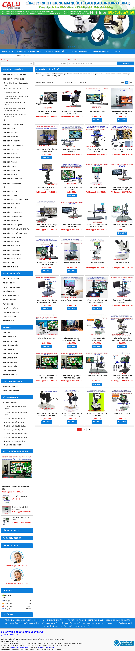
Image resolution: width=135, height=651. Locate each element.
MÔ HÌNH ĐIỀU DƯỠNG (14, 445)
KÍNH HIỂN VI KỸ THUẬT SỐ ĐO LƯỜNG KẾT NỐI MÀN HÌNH (122, 189)
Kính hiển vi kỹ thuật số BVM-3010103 (47, 150)
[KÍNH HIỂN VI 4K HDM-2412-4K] (122, 136)
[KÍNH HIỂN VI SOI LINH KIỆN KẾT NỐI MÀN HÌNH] (47, 212)
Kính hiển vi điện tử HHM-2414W (47, 113)
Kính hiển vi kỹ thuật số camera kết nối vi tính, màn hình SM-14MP (47, 302)
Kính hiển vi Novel (10, 128)
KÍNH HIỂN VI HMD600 (19, 496)
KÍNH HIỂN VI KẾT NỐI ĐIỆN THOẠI (15, 233)
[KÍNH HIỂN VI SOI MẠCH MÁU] (72, 287)
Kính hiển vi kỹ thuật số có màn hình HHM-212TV (97, 301)
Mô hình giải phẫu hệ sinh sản (16, 430)
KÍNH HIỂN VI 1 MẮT (10, 191)
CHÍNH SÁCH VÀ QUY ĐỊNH (25, 620)
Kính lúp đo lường (10, 354)
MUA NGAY (97, 120)
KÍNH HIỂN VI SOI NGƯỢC (12, 254)
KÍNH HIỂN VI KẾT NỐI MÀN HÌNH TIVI (16, 229)
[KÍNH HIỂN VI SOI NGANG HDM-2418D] (72, 136)
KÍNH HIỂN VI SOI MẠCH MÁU (71, 300)
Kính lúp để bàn (9, 337)
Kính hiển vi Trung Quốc (13, 145)
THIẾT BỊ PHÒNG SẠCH (11, 391)
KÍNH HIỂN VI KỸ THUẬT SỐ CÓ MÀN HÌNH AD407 (122, 377)
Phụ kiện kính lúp (10, 375)
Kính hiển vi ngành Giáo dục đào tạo (16, 84)
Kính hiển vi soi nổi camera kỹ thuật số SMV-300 (122, 340)
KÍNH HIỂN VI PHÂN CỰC (11, 250)
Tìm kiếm (125, 63)
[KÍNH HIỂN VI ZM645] (122, 250)
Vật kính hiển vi (9, 291)
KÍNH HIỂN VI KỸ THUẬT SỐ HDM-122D (47, 188)
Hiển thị (69, 82)
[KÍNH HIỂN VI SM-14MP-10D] (97, 363)
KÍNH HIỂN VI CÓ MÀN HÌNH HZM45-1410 (72, 113)
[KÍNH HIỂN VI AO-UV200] (97, 98)
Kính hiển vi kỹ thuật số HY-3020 (122, 226)
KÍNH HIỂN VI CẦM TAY (11, 241)
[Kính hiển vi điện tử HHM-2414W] (47, 98)
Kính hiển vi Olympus (11, 141)
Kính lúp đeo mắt (10, 366)
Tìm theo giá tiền (6, 60)
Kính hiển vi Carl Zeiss (12, 149)
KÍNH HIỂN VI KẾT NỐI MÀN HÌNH (14, 75)
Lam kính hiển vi (9, 316)
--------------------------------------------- (18, 120)
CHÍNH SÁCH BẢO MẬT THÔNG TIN (49, 620)
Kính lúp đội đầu (9, 370)
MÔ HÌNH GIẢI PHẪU (10, 402)
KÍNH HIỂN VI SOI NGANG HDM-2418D (72, 150)
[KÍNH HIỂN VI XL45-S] (97, 250)
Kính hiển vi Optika (10, 137)
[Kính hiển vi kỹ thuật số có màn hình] (97, 401)
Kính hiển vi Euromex (11, 158)
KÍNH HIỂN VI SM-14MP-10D (97, 376)
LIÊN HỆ (89, 626)
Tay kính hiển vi (9, 304)
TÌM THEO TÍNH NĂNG (79, 51)
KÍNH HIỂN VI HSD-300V (46, 338)
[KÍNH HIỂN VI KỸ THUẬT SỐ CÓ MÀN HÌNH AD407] (122, 363)
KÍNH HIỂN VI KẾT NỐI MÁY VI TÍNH (15, 199)
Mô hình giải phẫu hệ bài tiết (15, 422)
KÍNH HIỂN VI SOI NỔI (10, 208)
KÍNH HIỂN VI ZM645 (122, 262)
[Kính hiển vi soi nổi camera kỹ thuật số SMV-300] (122, 325)
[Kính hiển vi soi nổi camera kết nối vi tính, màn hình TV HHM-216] (72, 325)
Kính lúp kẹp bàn (10, 341)
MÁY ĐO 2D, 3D (8, 263)
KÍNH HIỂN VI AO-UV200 (96, 111)
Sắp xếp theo (40, 82)
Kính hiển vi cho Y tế (13, 93)
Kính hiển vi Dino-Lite (11, 170)
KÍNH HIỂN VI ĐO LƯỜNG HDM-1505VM (72, 226)
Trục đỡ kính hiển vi (11, 312)
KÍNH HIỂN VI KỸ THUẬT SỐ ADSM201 (72, 188)
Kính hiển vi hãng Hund (12, 183)
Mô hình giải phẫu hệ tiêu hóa (16, 426)
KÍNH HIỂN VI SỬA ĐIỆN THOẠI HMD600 (96, 339)
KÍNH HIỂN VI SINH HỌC (11, 204)
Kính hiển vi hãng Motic (12, 179)
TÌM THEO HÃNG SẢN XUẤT (55, 51)
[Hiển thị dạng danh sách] (131, 82)
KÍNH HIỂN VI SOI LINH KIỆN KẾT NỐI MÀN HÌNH (47, 226)
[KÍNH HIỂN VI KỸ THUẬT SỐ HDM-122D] (47, 174)
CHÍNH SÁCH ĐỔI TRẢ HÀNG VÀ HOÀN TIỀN (20, 623)
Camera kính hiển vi (11, 279)
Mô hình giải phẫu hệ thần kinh (16, 433)
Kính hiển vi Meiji (9, 166)
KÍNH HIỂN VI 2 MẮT (10, 195)
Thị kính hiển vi (9, 283)
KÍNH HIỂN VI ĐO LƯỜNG (12, 237)
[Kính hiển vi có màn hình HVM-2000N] (6, 514)
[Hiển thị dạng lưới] (126, 82)
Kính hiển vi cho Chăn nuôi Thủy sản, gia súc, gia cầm (16, 97)
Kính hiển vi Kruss (10, 132)
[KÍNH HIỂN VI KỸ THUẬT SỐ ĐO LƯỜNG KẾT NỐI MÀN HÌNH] (122, 174)
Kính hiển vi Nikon (10, 174)
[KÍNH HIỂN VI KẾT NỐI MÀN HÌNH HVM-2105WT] (47, 250)
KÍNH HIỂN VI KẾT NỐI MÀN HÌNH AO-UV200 (122, 113)
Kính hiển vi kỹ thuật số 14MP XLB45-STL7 (97, 226)
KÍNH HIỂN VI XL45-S (97, 262)
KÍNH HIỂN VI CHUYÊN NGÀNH (28, 51)
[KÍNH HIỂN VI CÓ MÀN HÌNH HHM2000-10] (122, 287)
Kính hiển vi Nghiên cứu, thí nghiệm (18, 89)
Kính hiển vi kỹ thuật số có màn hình (97, 415)
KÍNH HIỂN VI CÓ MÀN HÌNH (12, 216)
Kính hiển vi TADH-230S (97, 187)
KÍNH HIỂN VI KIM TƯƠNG (12, 258)
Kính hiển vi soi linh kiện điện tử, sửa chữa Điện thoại (16, 109)
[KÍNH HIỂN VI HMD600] (6, 503)
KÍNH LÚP (117, 51)
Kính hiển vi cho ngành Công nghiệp (15, 103)
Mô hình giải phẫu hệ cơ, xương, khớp (16, 408)
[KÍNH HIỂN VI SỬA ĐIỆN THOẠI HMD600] (97, 325)
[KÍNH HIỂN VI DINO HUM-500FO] (6, 524)
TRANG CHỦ (6, 51)
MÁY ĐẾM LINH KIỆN (10, 386)
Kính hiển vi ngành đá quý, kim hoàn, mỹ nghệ (15, 115)
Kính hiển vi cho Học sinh (13, 124)
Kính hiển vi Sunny (10, 153)
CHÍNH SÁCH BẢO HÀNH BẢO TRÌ (118, 620)
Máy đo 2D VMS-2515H (71, 262)
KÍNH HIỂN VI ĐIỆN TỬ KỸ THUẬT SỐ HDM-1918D (72, 377)
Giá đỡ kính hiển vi (10, 308)
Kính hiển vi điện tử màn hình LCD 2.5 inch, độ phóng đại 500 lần (72, 416)
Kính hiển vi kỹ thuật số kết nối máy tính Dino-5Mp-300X (47, 416)
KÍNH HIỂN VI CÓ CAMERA (12, 212)
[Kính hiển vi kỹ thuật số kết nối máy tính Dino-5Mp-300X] (47, 401)
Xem (122, 82)
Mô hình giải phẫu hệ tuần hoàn (16, 437)
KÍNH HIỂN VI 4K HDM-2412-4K (122, 150)
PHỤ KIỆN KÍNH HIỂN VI (101, 51)
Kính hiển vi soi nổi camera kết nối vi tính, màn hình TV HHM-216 (71, 340)
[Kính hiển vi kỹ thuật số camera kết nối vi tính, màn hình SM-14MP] (47, 287)
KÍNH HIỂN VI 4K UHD (10, 267)
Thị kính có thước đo (11, 287)
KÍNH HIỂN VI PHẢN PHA (11, 246)
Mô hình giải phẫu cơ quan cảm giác (16, 413)
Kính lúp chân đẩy (10, 345)
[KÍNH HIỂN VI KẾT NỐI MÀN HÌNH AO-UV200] (122, 98)
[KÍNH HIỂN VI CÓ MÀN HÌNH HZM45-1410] (72, 98)
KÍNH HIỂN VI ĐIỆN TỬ (11, 220)
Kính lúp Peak (8, 349)
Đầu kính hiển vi (9, 300)
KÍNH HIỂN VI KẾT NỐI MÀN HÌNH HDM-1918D (16, 488)
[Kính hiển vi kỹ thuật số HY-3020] (122, 212)
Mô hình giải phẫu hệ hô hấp (15, 418)
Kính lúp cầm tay (10, 358)
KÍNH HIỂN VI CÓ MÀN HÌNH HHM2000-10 (122, 301)
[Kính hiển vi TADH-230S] (97, 174)
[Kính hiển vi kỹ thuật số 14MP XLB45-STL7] (97, 212)
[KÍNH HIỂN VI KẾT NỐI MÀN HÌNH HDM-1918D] (17, 470)
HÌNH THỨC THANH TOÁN (73, 620)
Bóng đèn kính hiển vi (11, 295)
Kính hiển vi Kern (10, 162)
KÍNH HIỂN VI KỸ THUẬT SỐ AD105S (97, 150)
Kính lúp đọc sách (10, 362)
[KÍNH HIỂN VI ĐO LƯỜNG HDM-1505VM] (72, 212)
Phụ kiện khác (8, 321)
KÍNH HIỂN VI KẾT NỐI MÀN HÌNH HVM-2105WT (47, 264)
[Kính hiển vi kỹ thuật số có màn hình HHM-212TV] (97, 287)
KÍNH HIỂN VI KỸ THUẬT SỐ (12, 225)
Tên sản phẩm (72, 60)
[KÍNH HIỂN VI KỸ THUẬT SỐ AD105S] (97, 136)
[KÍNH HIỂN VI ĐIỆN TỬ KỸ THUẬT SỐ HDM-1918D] (72, 363)
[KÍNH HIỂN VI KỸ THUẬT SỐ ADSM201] (72, 174)
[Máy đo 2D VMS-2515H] (72, 250)
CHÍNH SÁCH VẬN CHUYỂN (94, 620)
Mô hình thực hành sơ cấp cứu (16, 441)
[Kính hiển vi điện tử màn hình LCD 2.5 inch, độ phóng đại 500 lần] (72, 401)
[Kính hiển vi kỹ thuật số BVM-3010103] (47, 136)
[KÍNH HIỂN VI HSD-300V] (47, 325)
